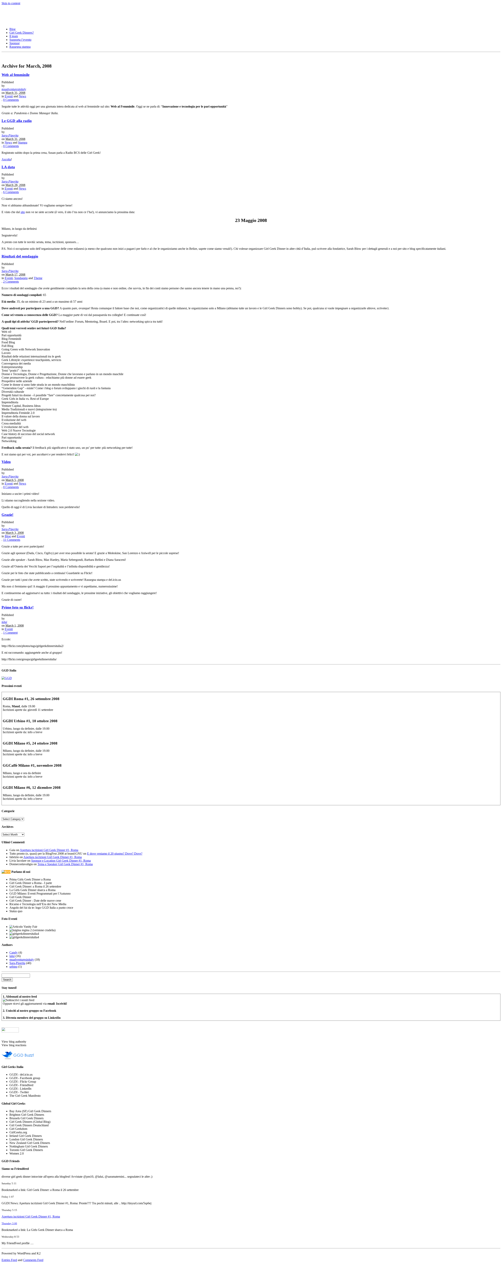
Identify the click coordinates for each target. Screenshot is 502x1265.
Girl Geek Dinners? (21, 32)
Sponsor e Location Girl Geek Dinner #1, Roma (61, 860)
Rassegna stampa (20, 46)
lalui (4, 622)
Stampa (22, 142)
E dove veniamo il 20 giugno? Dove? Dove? (114, 853)
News (22, 96)
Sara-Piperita (10, 135)
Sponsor (14, 43)
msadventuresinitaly (14, 89)
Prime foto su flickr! (18, 607)
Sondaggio (21, 278)
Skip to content (11, 3)
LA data (8, 167)
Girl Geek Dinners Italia (34, 12)
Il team (13, 36)
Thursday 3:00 (9, 1223)
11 (11, 539)
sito (23, 212)
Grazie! (7, 515)
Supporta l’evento (20, 39)
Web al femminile (15, 75)
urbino (13, 966)
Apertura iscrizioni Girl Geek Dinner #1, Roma (49, 850)
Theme (38, 278)
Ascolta (6, 159)
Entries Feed (9, 1260)
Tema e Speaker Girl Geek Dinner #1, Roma (65, 864)
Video (6, 462)
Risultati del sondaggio (20, 256)
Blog (12, 29)
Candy (13, 952)
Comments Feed (33, 1260)
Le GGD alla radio (17, 121)
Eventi (9, 96)
